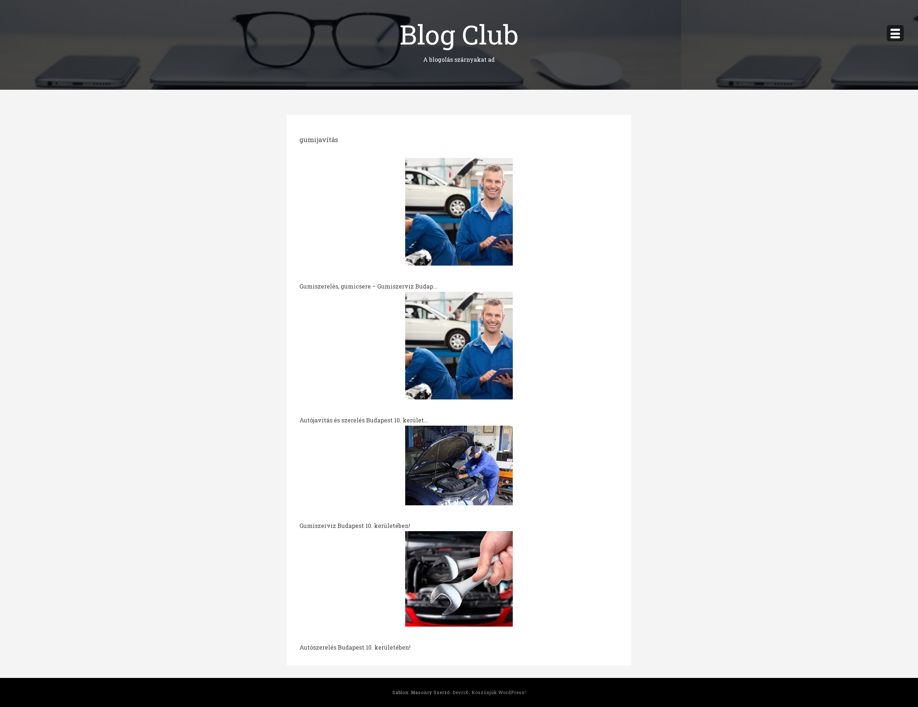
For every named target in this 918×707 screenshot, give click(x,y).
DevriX (461, 692)
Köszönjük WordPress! (499, 692)
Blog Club (459, 34)
